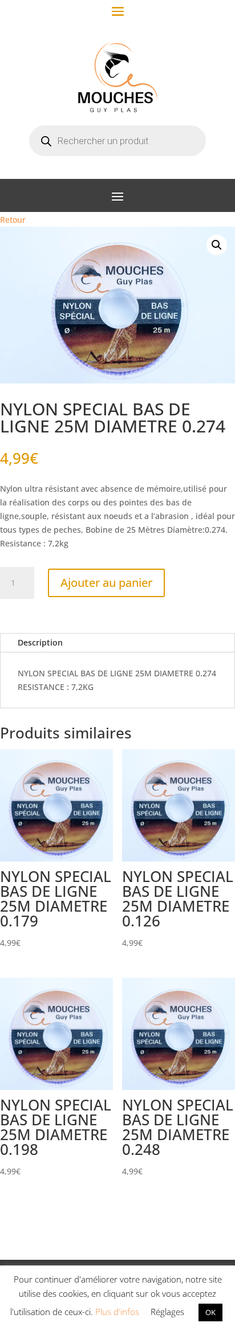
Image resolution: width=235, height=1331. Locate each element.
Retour (13, 219)
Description (40, 642)
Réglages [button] (167, 1311)
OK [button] (210, 1312)
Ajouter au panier (106, 582)
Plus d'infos (117, 1311)
